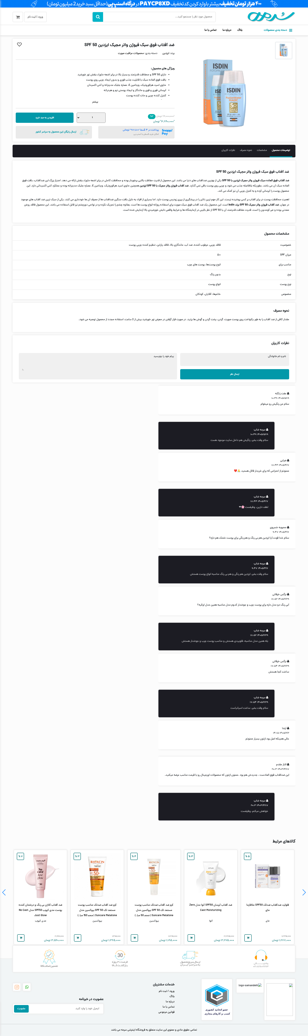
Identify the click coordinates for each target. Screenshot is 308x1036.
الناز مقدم (281, 765)
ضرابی (283, 461)
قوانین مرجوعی (166, 1012)
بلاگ (239, 30)
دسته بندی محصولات (275, 30)
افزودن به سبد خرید (44, 117)
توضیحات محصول (281, 150)
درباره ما (227, 30)
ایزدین (165, 53)
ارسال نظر (234, 374)
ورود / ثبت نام (167, 991)
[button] (304, 892)
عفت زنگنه (280, 394)
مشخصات (262, 150)
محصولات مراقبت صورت (131, 53)
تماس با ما (210, 30)
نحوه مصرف (246, 150)
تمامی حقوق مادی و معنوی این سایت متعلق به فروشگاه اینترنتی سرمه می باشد (154, 1030)
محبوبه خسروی (278, 527)
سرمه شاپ (259, 430)
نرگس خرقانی (279, 594)
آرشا (284, 728)
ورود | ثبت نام (35, 17)
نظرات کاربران (228, 150)
